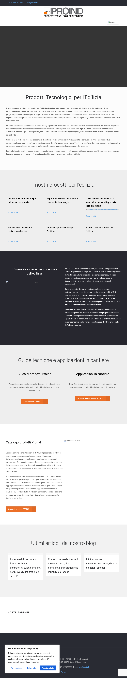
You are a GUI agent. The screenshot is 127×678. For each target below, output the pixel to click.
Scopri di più (13, 212)
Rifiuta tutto (31, 668)
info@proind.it (32, 3)
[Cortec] (15, 621)
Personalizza (16, 668)
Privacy (63, 672)
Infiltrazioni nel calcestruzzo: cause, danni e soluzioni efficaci (101, 563)
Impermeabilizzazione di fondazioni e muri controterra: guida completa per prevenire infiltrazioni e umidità (25, 568)
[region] (32, 659)
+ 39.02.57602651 (16, 3)
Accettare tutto (48, 668)
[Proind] (63, 12)
